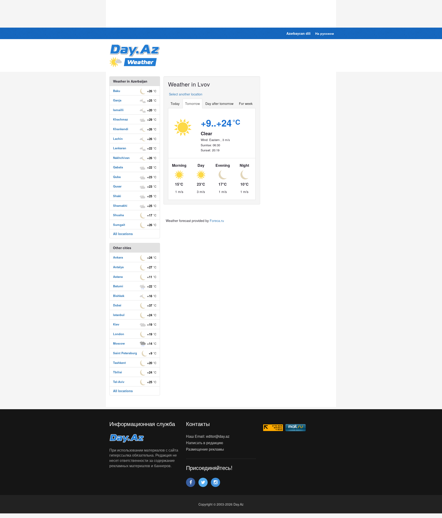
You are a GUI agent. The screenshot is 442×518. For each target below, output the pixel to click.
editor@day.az (218, 436)
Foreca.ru (217, 220)
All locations (123, 233)
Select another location (185, 94)
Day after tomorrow (219, 103)
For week (246, 103)
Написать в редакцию (204, 442)
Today (175, 103)
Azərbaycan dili (298, 33)
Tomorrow (192, 103)
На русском (324, 33)
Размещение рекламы (205, 449)
